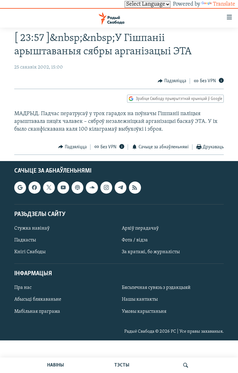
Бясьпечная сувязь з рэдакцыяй (156, 287)
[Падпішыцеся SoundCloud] (92, 187)
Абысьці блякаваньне (37, 299)
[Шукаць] (185, 365)
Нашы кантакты (140, 299)
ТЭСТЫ (121, 365)
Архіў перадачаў (140, 228)
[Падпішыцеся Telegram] (120, 187)
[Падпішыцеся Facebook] (34, 187)
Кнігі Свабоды (30, 251)
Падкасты (25, 240)
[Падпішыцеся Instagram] (106, 187)
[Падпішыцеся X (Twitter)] (49, 187)
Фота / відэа (135, 240)
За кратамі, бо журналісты (151, 251)
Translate (224, 4)
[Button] (172, 81)
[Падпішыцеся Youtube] (63, 187)
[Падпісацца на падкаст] (77, 187)
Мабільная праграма (37, 311)
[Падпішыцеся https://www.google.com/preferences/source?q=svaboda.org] (20, 187)
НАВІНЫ (55, 365)
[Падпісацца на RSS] (135, 187)
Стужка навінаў (32, 228)
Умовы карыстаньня (144, 311)
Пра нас (23, 287)
